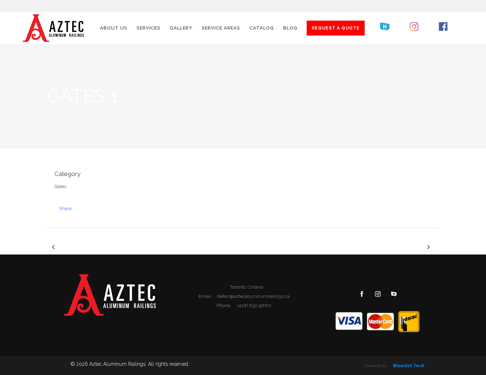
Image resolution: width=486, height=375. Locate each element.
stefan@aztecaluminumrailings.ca (253, 296)
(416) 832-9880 (254, 305)
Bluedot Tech (408, 365)
